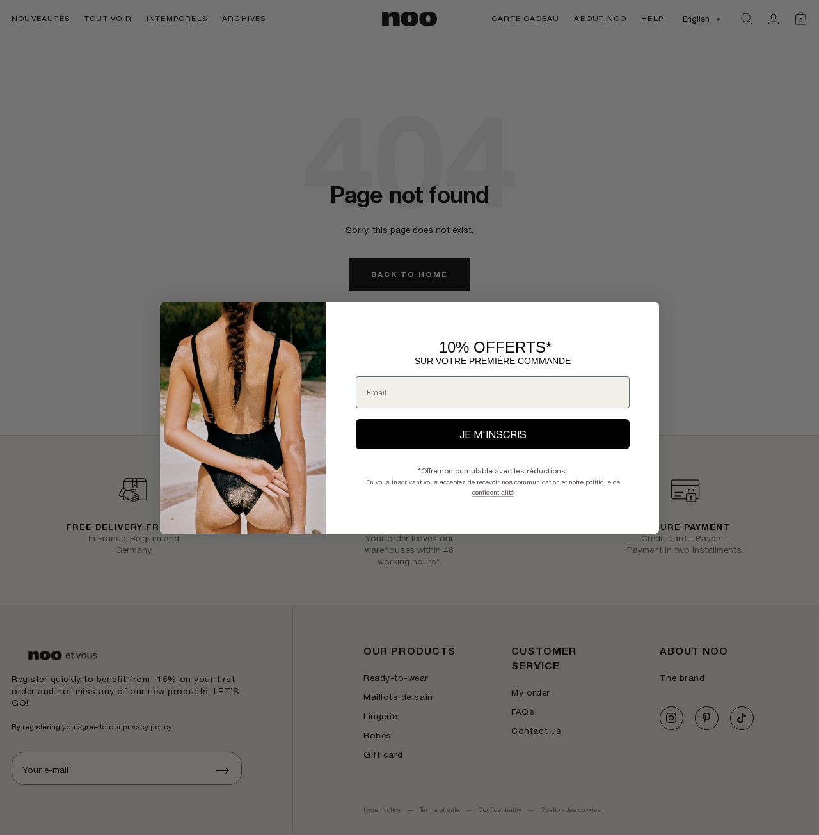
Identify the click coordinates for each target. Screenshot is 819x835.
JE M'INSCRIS (493, 434)
